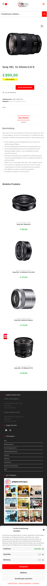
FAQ (5, 441)
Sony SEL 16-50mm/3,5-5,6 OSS (23, 272)
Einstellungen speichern (23, 579)
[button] (44, 530)
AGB (5, 469)
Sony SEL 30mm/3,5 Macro (23, 320)
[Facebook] (6, 430)
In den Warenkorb (25, 87)
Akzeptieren (23, 567)
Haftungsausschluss (10, 451)
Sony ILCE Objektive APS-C (17, 101)
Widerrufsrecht (9, 444)
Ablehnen (23, 573)
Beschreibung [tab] (23, 118)
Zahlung (6, 458)
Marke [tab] (23, 122)
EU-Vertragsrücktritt (10, 448)
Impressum (36, 583)
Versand (6, 455)
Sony (4, 107)
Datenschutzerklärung (25, 583)
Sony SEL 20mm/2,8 (23, 224)
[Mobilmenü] (44, 4)
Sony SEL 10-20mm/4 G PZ (23, 368)
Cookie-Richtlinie (13, 583)
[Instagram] (10, 430)
